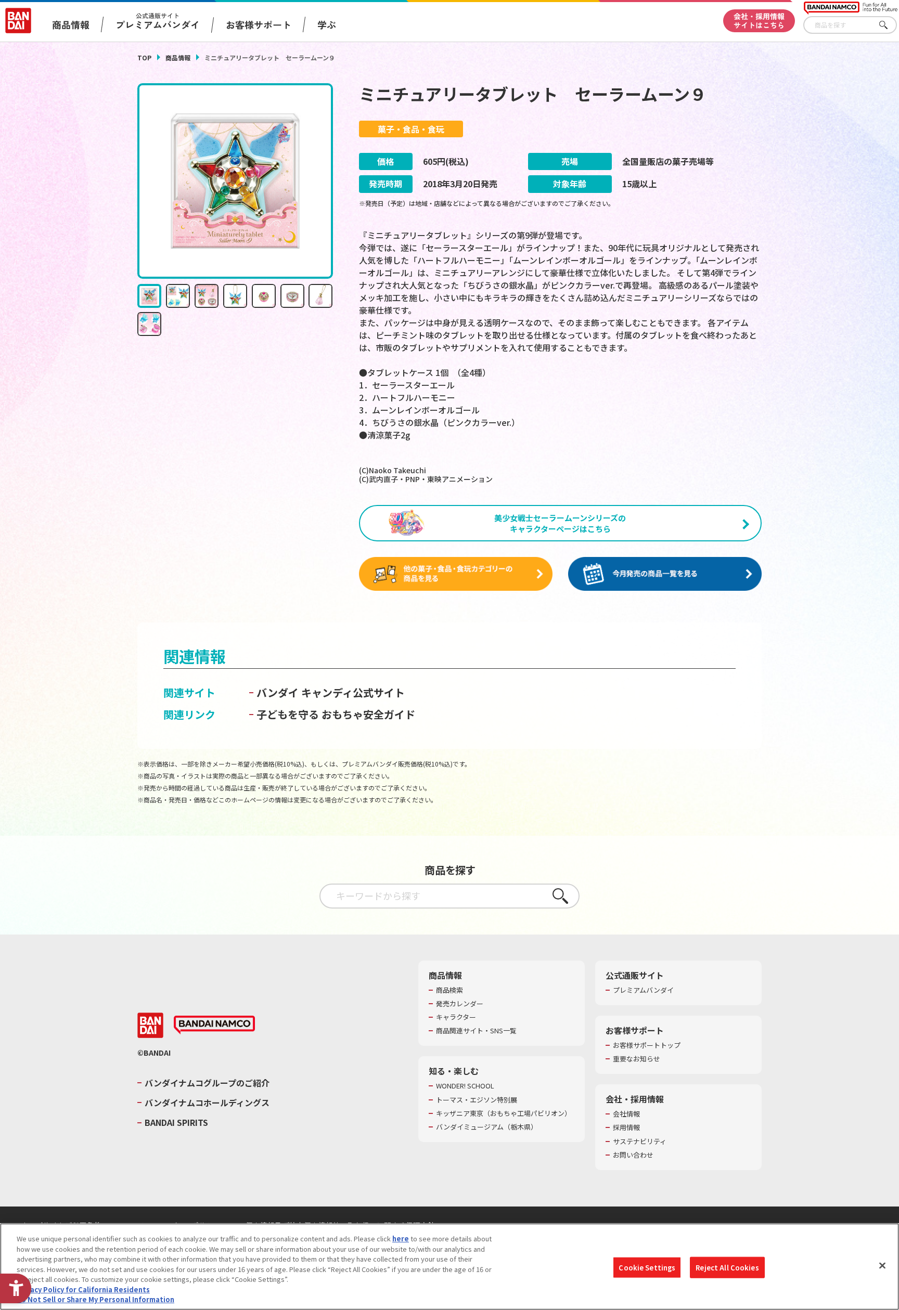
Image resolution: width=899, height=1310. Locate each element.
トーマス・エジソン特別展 (476, 1100)
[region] (449, 1266)
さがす (889, 25)
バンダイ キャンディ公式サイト (330, 692)
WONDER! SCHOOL (465, 1086)
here (400, 1238)
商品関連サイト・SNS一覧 (476, 1030)
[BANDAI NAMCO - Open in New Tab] (214, 1025)
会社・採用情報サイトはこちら (759, 20)
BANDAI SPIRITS (176, 1122)
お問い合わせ (633, 1155)
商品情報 (177, 57)
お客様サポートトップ (646, 1045)
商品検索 (449, 990)
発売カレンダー (459, 1003)
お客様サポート (258, 24)
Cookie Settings (647, 1267)
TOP (144, 57)
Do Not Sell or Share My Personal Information (95, 1299)
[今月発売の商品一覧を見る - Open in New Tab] (665, 574)
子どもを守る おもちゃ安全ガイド (335, 714)
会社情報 (626, 1114)
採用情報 (626, 1127)
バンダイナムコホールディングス (207, 1102)
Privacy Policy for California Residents (83, 1289)
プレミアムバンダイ (643, 990)
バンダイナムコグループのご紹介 (207, 1082)
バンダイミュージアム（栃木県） (486, 1127)
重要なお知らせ (636, 1058)
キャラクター (456, 1017)
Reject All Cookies (727, 1267)
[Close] (882, 1265)
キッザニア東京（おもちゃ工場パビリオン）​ (503, 1113)
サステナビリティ (639, 1141)
